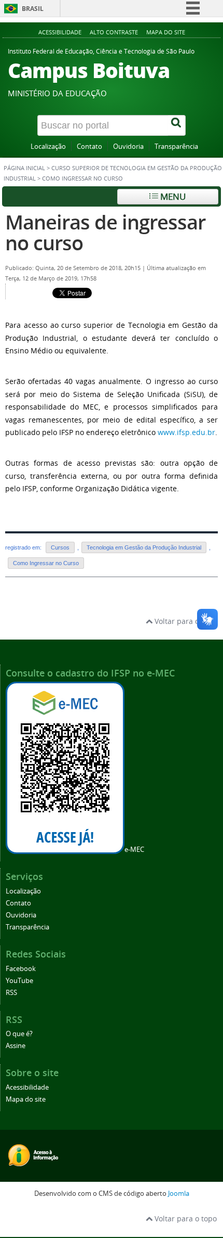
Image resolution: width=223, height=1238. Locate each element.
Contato (89, 146)
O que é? (19, 1033)
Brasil (33, 8)
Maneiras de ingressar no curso (105, 232)
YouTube (19, 980)
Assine (15, 1045)
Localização (48, 146)
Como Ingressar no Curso (46, 563)
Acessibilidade (59, 32)
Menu (172, 196)
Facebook (21, 968)
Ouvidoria (128, 146)
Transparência (176, 146)
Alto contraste (114, 32)
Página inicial (24, 168)
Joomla (178, 1193)
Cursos (60, 547)
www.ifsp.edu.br (186, 432)
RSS (11, 992)
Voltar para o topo (184, 621)
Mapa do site (165, 32)
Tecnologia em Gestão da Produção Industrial (144, 547)
